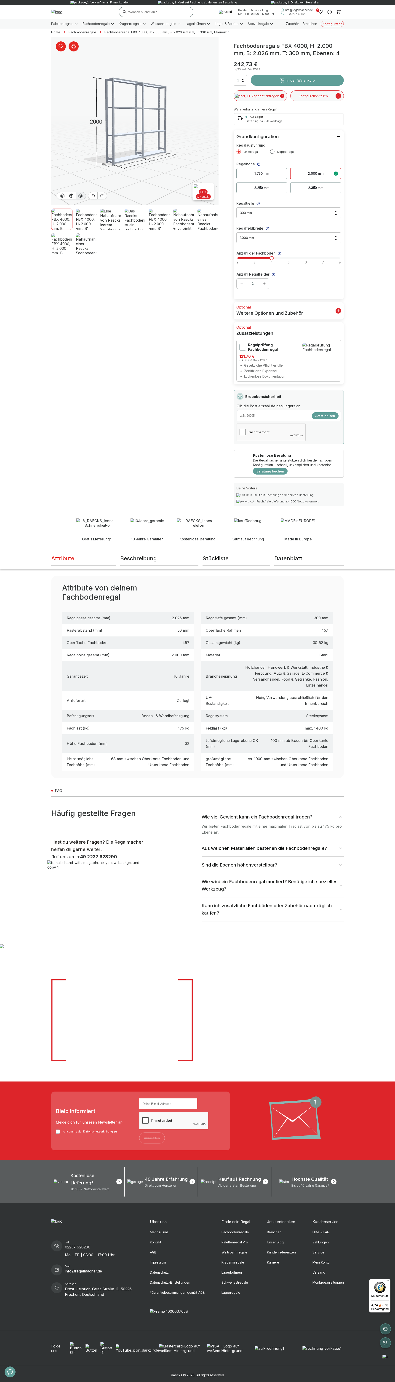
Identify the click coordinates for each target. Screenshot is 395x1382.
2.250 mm (261, 188)
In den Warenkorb (300, 80)
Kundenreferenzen (281, 1252)
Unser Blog (275, 1242)
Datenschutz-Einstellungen (170, 1282)
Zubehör (292, 24)
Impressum (158, 1262)
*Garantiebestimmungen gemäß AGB (177, 1292)
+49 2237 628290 (97, 856)
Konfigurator (332, 24)
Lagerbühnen (232, 1272)
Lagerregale (231, 1292)
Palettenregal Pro (235, 1242)
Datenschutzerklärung (98, 1131)
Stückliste (216, 558)
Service (318, 1252)
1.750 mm (261, 173)
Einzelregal (251, 151)
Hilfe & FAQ (320, 1232)
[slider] (272, 258)
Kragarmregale (233, 1262)
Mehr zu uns (159, 1232)
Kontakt (155, 1242)
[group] (87, 1182)
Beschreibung (138, 558)
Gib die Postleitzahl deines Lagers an (268, 406)
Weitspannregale (234, 1252)
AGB (153, 1252)
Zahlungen (320, 1242)
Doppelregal (285, 151)
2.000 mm (315, 173)
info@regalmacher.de (299, 10)
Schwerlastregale (235, 1282)
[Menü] (387, 1282)
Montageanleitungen (328, 1282)
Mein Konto (320, 1262)
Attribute (62, 558)
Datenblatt (288, 558)
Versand (318, 1272)
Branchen (310, 24)
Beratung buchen (270, 471)
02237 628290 (298, 14)
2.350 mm (315, 188)
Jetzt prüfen (325, 416)
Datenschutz (159, 1272)
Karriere (273, 1262)
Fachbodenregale (235, 1232)
